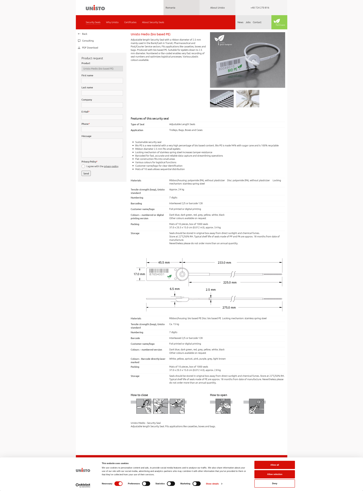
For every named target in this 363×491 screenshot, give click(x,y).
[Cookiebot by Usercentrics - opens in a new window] (83, 485)
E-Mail (85, 111)
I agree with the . (102, 166)
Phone (86, 123)
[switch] (146, 483)
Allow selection (274, 474)
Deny (274, 483)
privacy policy (111, 166)
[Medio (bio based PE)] (208, 284)
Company (87, 99)
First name (87, 75)
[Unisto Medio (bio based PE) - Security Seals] (247, 59)
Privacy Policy (89, 161)
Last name (87, 87)
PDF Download (90, 47)
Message (86, 135)
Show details (212, 483)
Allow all (274, 465)
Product (86, 63)
